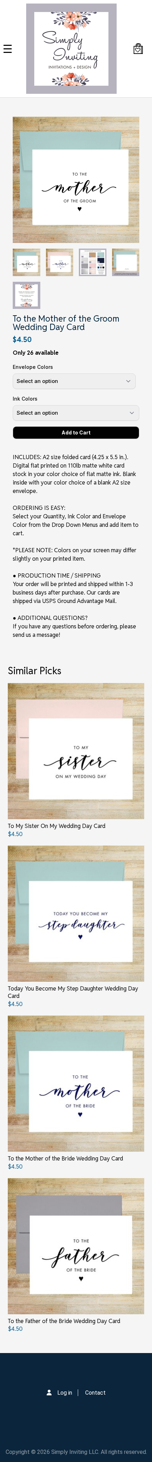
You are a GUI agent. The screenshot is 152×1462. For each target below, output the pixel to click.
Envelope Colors (33, 367)
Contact (95, 1392)
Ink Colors (25, 399)
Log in (64, 1392)
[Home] (71, 49)
